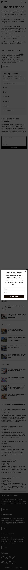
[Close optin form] (25, 272)
